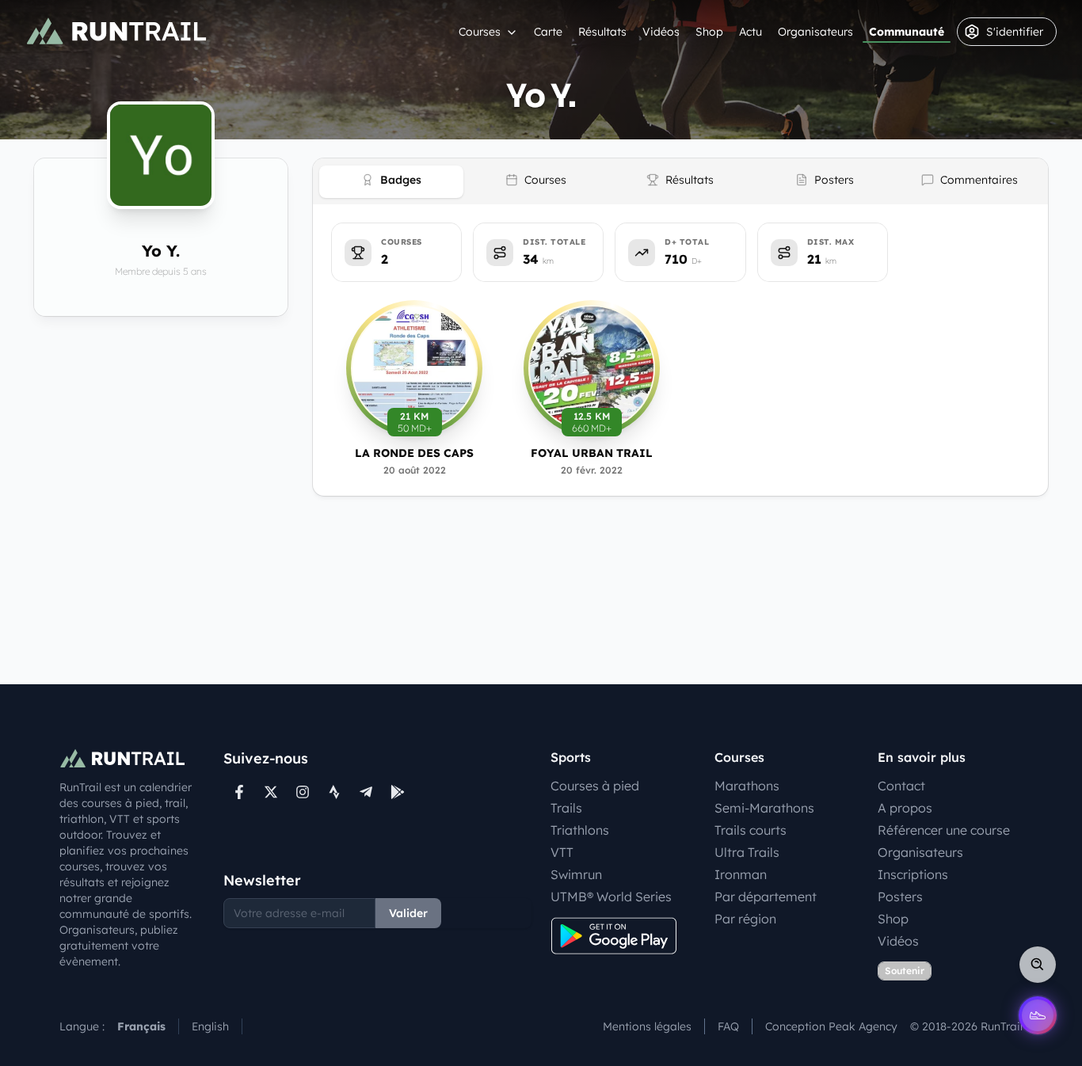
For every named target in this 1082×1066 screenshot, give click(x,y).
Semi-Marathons (764, 808)
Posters (900, 896)
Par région (745, 919)
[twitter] (271, 792)
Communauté (906, 32)
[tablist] (680, 181)
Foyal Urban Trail (592, 453)
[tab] (391, 182)
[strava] (334, 792)
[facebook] (239, 792)
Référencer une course (944, 830)
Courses (480, 32)
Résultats (602, 32)
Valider (408, 913)
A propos (905, 808)
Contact (901, 786)
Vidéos (661, 32)
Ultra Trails (746, 852)
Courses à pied (595, 786)
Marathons (746, 786)
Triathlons (580, 830)
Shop (709, 32)
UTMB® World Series (611, 896)
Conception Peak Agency (831, 1026)
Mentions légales (647, 1026)
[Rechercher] (1038, 965)
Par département (765, 896)
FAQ (728, 1026)
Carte (548, 32)
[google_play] (397, 792)
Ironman (740, 874)
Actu (750, 32)
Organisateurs (815, 32)
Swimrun (576, 874)
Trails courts (750, 830)
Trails (566, 808)
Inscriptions (913, 874)
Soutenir (904, 971)
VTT (562, 852)
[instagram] (302, 792)
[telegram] (366, 792)
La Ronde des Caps (414, 453)
